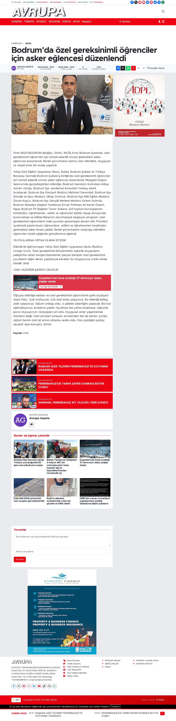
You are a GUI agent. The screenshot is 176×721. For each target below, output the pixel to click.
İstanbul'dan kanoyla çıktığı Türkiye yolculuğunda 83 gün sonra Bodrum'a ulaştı (29, 462)
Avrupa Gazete (39, 418)
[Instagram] (29, 686)
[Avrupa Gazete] (38, 11)
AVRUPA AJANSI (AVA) (147, 661)
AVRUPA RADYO (144, 664)
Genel (28, 44)
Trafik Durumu (74, 664)
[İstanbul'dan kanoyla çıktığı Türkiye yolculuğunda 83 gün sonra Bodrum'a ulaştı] (29, 449)
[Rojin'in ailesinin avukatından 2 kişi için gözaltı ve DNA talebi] (62, 487)
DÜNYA (66, 21)
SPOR (76, 21)
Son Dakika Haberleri (77, 673)
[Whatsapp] (54, 686)
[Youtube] (39, 686)
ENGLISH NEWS (112, 661)
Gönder (20, 559)
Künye (108, 667)
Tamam (115, 706)
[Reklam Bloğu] (62, 612)
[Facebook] (13, 686)
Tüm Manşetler (74, 670)
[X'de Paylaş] (122, 68)
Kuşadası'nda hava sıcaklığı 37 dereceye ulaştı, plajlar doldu (95, 462)
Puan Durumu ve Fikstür (78, 667)
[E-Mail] (31, 424)
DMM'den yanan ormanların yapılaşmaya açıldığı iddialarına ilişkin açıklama (95, 501)
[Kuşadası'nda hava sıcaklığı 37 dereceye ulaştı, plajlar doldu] (95, 449)
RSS (17, 700)
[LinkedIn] (34, 686)
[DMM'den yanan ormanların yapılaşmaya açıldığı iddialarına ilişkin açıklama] (95, 487)
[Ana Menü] (163, 21)
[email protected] (43, 680)
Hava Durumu (73, 661)
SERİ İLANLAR (111, 664)
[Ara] (163, 11)
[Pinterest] (24, 686)
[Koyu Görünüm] (160, 21)
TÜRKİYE (29, 21)
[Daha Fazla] (133, 68)
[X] (18, 686)
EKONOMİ (54, 21)
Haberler (16, 44)
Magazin (86, 21)
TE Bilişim (160, 700)
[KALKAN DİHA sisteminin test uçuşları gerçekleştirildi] (29, 487)
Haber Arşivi (72, 676)
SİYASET (41, 21)
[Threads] (49, 686)
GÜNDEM (16, 21)
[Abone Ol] (156, 68)
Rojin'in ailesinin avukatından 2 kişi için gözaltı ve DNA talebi (59, 501)
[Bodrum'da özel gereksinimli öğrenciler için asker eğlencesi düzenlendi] (62, 104)
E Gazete (125, 21)
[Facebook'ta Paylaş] (118, 68)
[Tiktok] (44, 686)
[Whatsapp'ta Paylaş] (128, 68)
